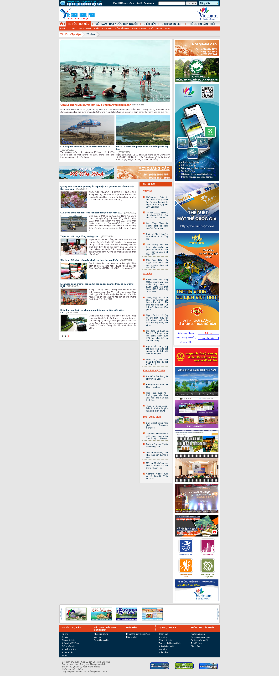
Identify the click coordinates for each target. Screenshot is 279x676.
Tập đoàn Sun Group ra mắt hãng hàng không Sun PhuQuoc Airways (157, 436)
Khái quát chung (101, 634)
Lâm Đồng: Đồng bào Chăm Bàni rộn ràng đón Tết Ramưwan (157, 225)
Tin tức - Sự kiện (78, 24)
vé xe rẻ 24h (185, 342)
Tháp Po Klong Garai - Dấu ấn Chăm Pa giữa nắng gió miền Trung (157, 408)
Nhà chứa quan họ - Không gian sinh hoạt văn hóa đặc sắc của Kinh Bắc (157, 396)
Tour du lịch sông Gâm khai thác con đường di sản (157, 455)
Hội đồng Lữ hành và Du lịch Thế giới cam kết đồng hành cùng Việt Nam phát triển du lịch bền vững (157, 336)
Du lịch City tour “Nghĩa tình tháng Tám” (157, 445)
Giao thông (196, 646)
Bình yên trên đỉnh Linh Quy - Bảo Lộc (157, 385)
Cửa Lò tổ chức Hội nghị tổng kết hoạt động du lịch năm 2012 (91, 213)
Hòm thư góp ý (127, 3)
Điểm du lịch (131, 637)
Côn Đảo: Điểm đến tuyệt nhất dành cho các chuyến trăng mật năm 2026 (157, 264)
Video (167, 28)
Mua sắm (163, 649)
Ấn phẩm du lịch (139, 28)
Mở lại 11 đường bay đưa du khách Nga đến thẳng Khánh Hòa (157, 465)
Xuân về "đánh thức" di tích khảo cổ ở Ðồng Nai (157, 236)
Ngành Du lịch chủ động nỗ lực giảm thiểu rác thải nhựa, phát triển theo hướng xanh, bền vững (157, 320)
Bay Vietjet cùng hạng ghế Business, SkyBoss (157, 425)
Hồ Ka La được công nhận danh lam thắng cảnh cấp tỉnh (142, 147)
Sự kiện (72, 28)
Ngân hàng (163, 652)
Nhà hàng (163, 637)
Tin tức (63, 28)
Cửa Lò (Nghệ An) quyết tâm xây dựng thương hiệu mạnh (95, 104)
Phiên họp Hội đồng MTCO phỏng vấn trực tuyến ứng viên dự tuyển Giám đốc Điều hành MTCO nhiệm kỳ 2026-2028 (157, 285)
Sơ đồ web (149, 3)
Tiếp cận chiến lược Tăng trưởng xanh (79, 236)
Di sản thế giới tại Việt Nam (138, 634)
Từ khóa (91, 34)
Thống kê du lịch (122, 28)
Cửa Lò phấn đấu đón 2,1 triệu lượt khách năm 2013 (86, 146)
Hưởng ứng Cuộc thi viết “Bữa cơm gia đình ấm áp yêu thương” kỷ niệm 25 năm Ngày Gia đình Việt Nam (157, 202)
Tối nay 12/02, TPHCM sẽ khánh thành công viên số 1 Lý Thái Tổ (157, 215)
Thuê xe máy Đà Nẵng (185, 337)
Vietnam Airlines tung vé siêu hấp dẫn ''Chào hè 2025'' (157, 476)
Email (116, 3)
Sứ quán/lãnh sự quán (201, 637)
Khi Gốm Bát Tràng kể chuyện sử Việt (157, 377)
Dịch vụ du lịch (84, 28)
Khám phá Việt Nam (103, 28)
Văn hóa (97, 637)
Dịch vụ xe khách (185, 333)
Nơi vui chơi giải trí (167, 646)
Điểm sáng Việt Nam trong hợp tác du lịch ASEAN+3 (157, 362)
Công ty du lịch (165, 640)
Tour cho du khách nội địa (170, 643)
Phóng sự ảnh (155, 28)
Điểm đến (150, 24)
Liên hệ (139, 3)
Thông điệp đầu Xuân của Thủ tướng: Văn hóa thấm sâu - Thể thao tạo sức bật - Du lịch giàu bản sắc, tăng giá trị (157, 303)
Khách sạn (163, 634)
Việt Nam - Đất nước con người (116, 24)
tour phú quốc (208, 338)
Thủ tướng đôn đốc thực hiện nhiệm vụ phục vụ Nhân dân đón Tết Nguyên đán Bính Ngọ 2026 (157, 249)
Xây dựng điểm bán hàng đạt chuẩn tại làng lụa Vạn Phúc (89, 260)
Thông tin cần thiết (201, 24)
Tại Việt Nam (196, 643)
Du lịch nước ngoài (199, 640)
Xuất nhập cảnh (198, 634)
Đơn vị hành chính (102, 640)
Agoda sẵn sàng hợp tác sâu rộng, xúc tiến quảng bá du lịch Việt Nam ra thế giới (157, 350)
